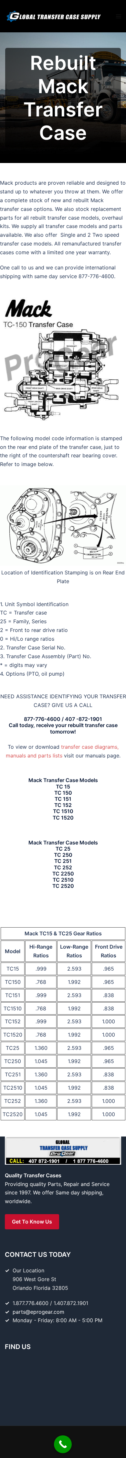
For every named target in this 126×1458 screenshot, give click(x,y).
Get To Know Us (32, 1221)
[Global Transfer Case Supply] (53, 15)
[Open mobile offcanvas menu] (118, 16)
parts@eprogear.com (38, 1312)
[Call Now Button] (63, 1444)
